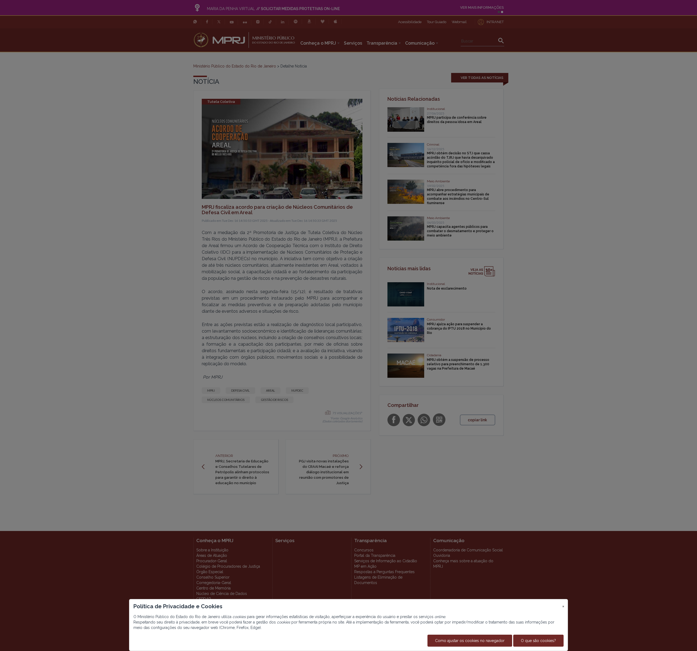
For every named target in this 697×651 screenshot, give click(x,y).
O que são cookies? (538, 640)
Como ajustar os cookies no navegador (470, 640)
